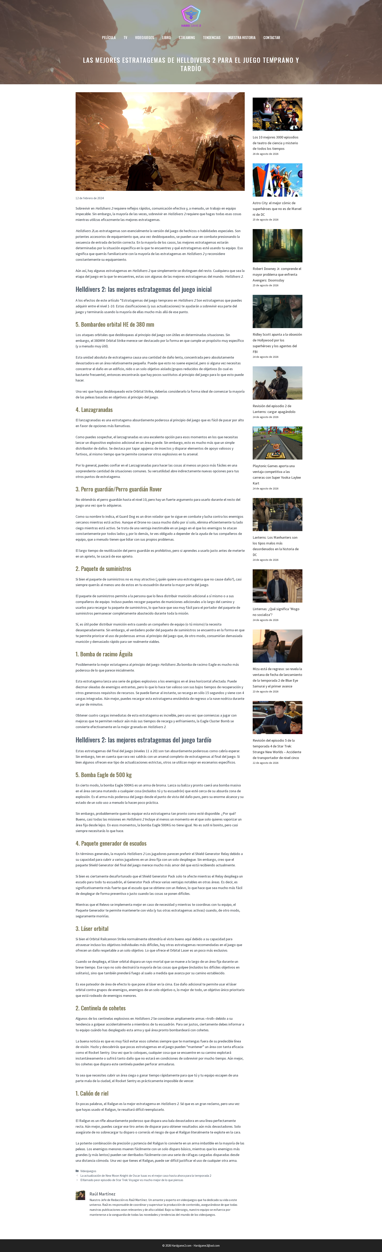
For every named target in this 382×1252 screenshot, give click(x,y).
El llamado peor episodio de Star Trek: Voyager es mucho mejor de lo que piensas (131, 1180)
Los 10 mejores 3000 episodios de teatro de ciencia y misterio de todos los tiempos (275, 143)
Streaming (187, 37)
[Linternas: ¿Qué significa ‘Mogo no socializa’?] (277, 599)
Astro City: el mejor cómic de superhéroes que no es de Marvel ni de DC (277, 209)
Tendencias (211, 37)
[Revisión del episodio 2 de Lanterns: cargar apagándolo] (277, 396)
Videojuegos (144, 37)
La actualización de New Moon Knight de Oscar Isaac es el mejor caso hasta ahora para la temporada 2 (145, 1175)
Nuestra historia (241, 37)
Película (109, 37)
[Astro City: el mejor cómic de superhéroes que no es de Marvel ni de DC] (277, 193)
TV (125, 37)
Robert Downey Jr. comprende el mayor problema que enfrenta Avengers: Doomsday (277, 274)
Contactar (271, 37)
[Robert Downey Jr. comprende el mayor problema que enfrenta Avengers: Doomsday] (277, 259)
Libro (166, 37)
